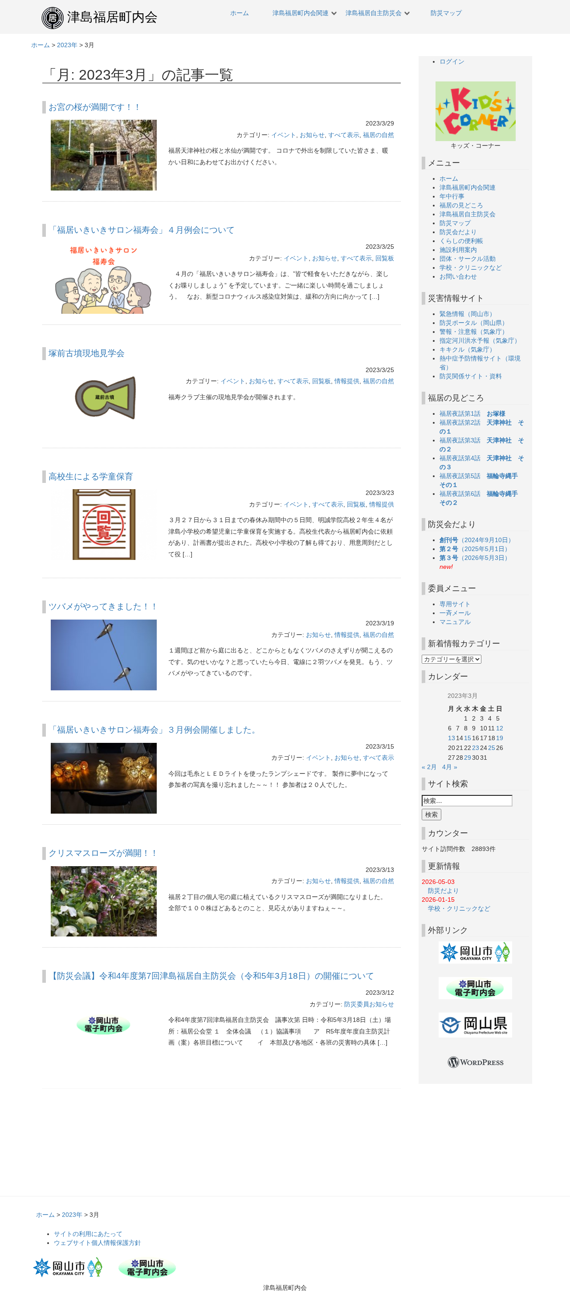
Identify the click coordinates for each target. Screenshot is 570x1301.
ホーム (239, 12)
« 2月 (429, 766)
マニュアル (455, 621)
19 (499, 738)
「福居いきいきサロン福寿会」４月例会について (142, 230)
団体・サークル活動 (468, 258)
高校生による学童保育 (91, 476)
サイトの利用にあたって (88, 1233)
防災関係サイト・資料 (471, 376)
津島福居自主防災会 (374, 12)
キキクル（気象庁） (468, 349)
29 (467, 757)
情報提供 (346, 381)
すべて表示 (343, 134)
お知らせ (312, 134)
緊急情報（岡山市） (468, 313)
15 (467, 738)
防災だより (440, 890)
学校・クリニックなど (471, 267)
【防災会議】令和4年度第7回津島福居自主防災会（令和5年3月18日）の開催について (211, 976)
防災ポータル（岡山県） (474, 322)
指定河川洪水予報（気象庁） (480, 340)
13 (451, 738)
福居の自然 (378, 134)
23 (475, 747)
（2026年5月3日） (478, 557)
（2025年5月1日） (478, 548)
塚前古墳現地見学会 (87, 353)
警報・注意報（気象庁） (474, 331)
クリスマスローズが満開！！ (104, 853)
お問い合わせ (458, 276)
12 (499, 728)
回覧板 (384, 258)
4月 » (449, 766)
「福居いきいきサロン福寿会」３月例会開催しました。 (154, 729)
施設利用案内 (458, 249)
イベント (283, 134)
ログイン (452, 61)
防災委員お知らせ (369, 1004)
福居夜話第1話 (472, 413)
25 (491, 747)
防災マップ (446, 12)
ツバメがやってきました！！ (104, 606)
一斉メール (455, 612)
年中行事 (452, 196)
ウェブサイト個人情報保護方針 (97, 1242)
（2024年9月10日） (480, 539)
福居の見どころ (461, 205)
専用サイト (455, 604)
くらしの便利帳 (461, 240)
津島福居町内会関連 (301, 12)
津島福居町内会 (112, 17)
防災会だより (458, 231)
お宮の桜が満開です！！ (95, 107)
